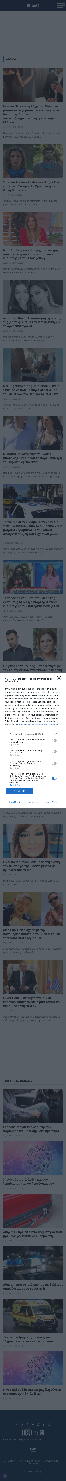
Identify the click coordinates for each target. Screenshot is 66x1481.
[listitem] (33, 733)
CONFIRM (19, 791)
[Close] (60, 679)
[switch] (54, 740)
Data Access (33, 802)
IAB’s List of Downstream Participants (37, 724)
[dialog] (33, 740)
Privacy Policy (50, 802)
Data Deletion (15, 802)
